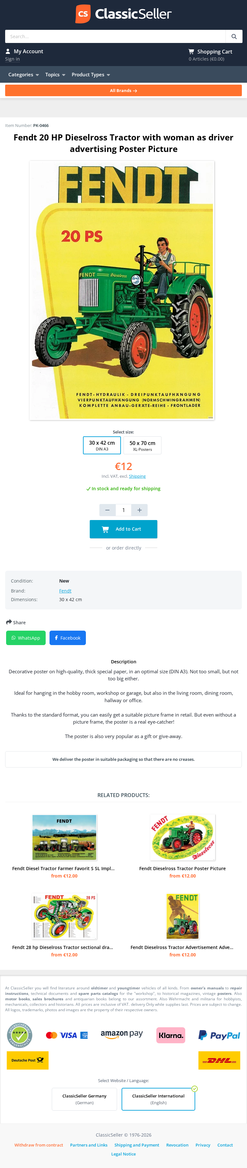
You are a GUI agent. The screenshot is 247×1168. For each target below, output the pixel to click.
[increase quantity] (140, 510)
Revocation (177, 1145)
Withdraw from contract (38, 1145)
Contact (225, 1145)
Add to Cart (127, 529)
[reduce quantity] (107, 510)
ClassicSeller (123, 14)
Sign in (12, 59)
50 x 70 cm (142, 446)
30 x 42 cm (102, 445)
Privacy (203, 1145)
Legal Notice (123, 1154)
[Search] (233, 36)
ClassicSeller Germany (84, 1099)
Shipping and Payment (136, 1145)
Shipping (137, 476)
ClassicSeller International (158, 1099)
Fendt (65, 591)
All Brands (121, 90)
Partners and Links (88, 1145)
